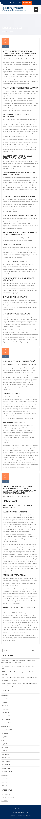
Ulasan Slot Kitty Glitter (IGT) (19, 361)
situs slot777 (18, 445)
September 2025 (6, 730)
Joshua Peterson (9, 59)
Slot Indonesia (22, 364)
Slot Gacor (21, 59)
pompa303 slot (6, 794)
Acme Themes (26, 816)
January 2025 (5, 758)
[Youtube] (16, 2)
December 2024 (6, 761)
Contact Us (27, 3)
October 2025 (5, 726)
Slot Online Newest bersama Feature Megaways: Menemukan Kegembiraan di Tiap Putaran (19, 53)
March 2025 (5, 751)
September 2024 (6, 771)
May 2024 (4, 785)
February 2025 (5, 754)
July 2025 (4, 737)
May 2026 (4, 702)
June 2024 (4, 782)
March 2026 (5, 709)
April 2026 (4, 705)
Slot (19, 496)
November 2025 (6, 723)
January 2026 (5, 716)
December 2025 (6, 719)
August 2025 (5, 733)
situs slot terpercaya (7, 797)
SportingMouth (12, 8)
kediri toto (23, 596)
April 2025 (4, 747)
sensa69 (29, 105)
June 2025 (4, 740)
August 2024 (5, 775)
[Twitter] (13, 2)
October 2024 (5, 768)
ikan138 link (4, 801)
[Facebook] (10, 2)
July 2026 (4, 698)
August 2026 (5, 695)
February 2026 (5, 712)
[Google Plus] (20, 2)
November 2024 (6, 764)
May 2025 (4, 744)
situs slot (31, 59)
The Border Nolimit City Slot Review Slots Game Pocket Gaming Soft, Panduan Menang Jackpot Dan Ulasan (19, 489)
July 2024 (4, 778)
